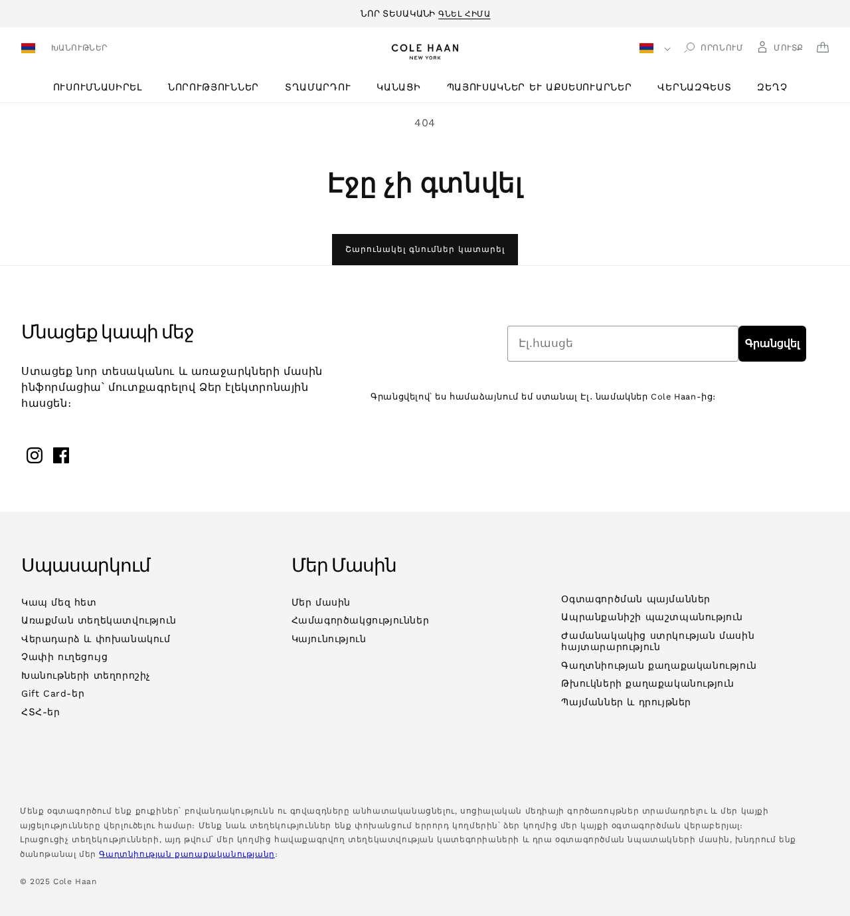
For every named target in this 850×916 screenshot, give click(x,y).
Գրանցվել (772, 343)
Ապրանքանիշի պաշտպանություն (652, 617)
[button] (102, 87)
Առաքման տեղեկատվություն (99, 620)
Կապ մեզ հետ (59, 602)
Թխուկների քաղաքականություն (647, 683)
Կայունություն (329, 638)
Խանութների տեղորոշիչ (86, 675)
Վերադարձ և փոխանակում (96, 638)
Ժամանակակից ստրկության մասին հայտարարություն (657, 641)
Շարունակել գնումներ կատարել (425, 249)
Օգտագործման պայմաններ (636, 599)
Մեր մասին (321, 602)
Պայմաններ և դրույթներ (626, 702)
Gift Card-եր (52, 693)
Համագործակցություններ (361, 620)
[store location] (30, 49)
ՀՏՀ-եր (40, 712)
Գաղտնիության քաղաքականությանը (186, 854)
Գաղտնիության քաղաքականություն (658, 665)
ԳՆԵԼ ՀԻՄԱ (464, 12)
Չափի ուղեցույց (64, 656)
